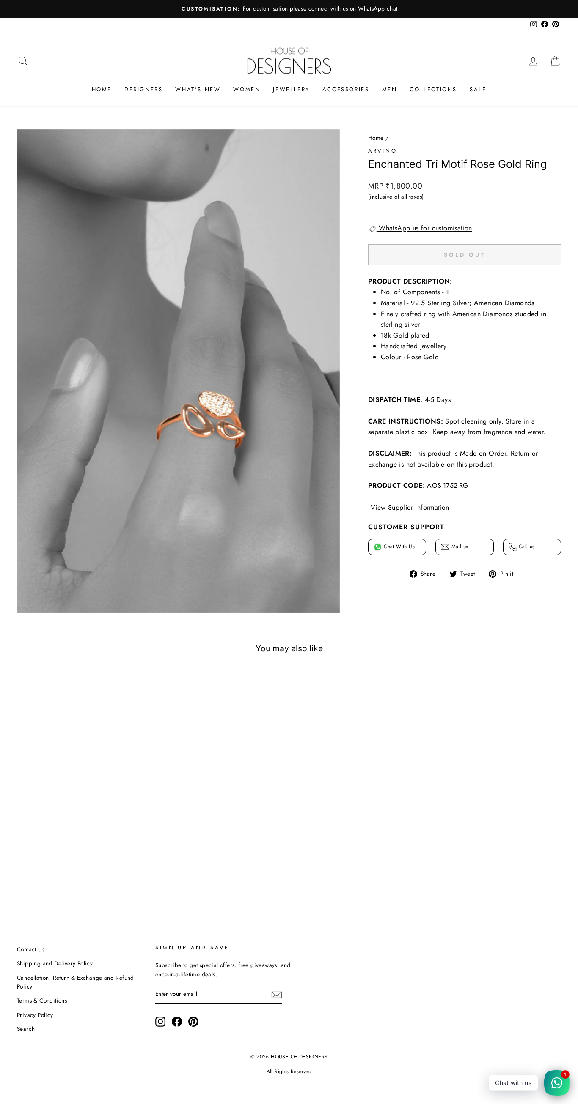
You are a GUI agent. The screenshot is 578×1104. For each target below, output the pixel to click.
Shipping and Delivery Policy (55, 963)
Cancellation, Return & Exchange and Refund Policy (75, 982)
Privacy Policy (35, 1015)
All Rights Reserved (289, 1071)
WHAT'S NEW (197, 89)
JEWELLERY (291, 89)
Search (26, 1029)
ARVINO (382, 151)
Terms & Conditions (42, 1000)
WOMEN (246, 89)
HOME (102, 89)
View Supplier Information (410, 507)
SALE (478, 89)
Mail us (458, 546)
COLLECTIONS (433, 89)
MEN (389, 89)
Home (376, 138)
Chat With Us (398, 546)
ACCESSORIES (345, 89)
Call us (526, 546)
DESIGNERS (143, 89)
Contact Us (30, 949)
